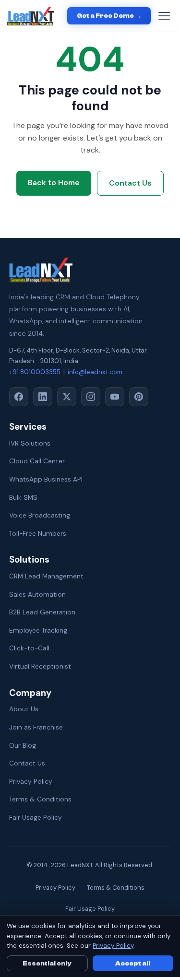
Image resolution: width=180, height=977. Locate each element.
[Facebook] (18, 396)
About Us (23, 709)
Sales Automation (37, 594)
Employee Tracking (38, 630)
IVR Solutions (29, 443)
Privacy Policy (30, 781)
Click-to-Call (29, 648)
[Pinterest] (138, 396)
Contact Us (130, 183)
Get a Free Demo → (109, 15)
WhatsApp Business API (46, 479)
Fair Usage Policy (35, 817)
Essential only (47, 963)
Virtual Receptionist (40, 666)
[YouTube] (114, 396)
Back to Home (54, 182)
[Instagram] (90, 396)
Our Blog (22, 745)
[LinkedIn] (42, 396)
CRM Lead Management (46, 576)
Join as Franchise (36, 727)
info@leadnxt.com (95, 372)
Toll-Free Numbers (37, 533)
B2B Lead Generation (42, 612)
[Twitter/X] (66, 396)
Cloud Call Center (37, 461)
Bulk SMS (23, 497)
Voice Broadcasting (39, 515)
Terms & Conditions (40, 799)
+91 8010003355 (34, 372)
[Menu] (164, 16)
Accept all (132, 963)
